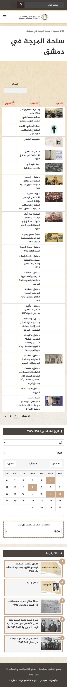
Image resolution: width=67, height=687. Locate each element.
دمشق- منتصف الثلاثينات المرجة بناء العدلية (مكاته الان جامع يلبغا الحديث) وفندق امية (29, 376)
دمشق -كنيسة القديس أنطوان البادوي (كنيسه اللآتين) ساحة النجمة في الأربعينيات (29, 342)
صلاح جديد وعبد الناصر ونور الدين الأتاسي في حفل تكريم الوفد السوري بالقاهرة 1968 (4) (22, 623)
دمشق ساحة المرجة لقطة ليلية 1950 (30, 249)
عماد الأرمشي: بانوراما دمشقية (32, 166)
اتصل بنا (13, 681)
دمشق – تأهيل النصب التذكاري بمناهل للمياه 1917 (31, 309)
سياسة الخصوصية (28, 681)
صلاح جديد (32, 582)
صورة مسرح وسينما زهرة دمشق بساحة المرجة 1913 (30, 238)
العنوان (34, 103)
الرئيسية (57, 31)
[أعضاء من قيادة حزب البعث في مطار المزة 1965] (51, 643)
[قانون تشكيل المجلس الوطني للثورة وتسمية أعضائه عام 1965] (51, 568)
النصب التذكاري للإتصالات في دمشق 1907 (29, 155)
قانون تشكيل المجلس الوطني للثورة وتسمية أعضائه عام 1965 (22, 567)
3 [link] (5, 416)
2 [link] (10, 416)
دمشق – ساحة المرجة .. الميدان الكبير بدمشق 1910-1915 (30, 295)
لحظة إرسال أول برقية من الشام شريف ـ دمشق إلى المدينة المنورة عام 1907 (30, 221)
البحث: (15, 84)
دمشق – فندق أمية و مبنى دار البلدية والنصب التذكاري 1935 (29, 261)
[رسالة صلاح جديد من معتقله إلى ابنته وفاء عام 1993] (51, 606)
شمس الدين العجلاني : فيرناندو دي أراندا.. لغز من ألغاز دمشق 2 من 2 (29, 403)
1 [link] (15, 416)
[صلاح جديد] (51, 587)
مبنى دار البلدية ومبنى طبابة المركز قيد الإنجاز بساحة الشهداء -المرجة (30, 324)
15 (51, 494)
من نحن (43, 681)
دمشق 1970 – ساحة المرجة (30, 391)
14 (60, 494)
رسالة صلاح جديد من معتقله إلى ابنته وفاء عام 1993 (23, 603)
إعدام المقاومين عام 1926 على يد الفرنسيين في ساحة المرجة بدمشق (29, 115)
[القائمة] (4, 18)
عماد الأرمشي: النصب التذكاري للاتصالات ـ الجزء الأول (29, 130)
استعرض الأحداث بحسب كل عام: (33, 525)
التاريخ (8, 103)
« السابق (56, 464)
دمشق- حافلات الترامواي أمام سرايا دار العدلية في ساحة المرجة (29, 278)
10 (32, 487)
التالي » (10, 464)
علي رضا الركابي (32, 139)
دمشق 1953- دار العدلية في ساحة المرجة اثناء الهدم (31, 359)
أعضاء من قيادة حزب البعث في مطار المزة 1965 (24, 640)
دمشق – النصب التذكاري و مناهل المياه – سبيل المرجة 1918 (29, 182)
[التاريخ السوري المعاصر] (33, 17)
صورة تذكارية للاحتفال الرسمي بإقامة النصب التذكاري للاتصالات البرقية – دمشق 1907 (29, 201)
